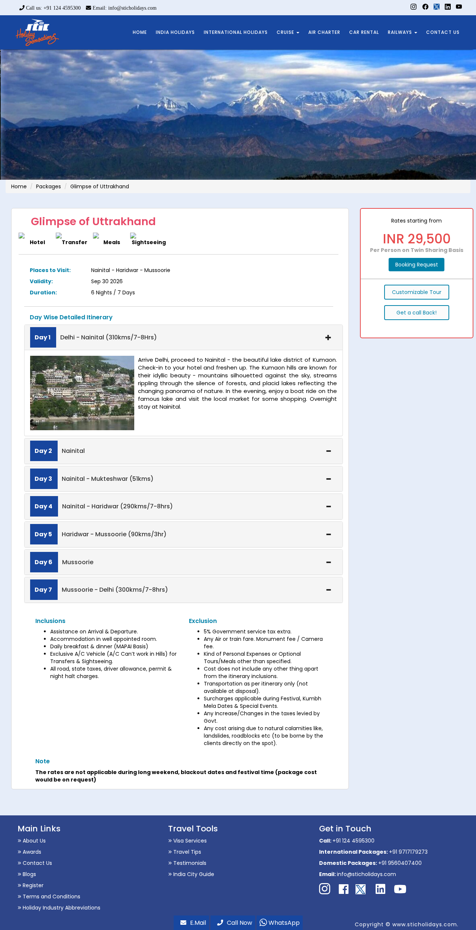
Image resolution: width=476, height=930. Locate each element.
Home (19, 186)
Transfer (74, 242)
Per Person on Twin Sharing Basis (416, 250)
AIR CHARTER (324, 32)
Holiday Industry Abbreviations (60, 907)
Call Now (239, 922)
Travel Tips (186, 852)
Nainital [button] (60, 451)
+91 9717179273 (408, 852)
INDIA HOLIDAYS (175, 32)
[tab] (183, 337)
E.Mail (198, 922)
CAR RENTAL (364, 32)
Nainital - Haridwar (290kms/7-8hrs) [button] (104, 506)
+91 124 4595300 (353, 840)
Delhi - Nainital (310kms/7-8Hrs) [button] (96, 337)
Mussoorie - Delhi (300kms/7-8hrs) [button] (101, 589)
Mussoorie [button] (64, 562)
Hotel (37, 242)
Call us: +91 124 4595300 (53, 8)
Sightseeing (149, 242)
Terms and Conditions (50, 896)
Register (32, 885)
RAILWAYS (401, 32)
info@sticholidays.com (366, 874)
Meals (111, 242)
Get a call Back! (416, 312)
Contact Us (36, 863)
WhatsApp (283, 922)
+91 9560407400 (400, 863)
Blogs (28, 874)
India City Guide (193, 874)
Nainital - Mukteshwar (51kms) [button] (94, 478)
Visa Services (189, 840)
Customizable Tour (416, 292)
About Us (33, 840)
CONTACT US (443, 32)
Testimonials (189, 863)
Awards (31, 852)
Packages (48, 186)
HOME (140, 32)
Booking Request (416, 264)
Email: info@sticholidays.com (124, 8)
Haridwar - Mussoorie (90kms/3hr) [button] (101, 534)
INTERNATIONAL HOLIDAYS (236, 32)
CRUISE (286, 32)
